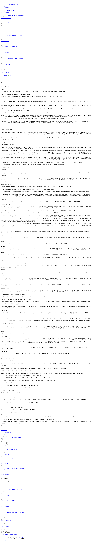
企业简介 (3, 4)
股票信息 (3, 10)
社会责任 (3, 19)
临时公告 (11, 10)
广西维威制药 (9, 15)
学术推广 (7, 12)
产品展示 (3, 12)
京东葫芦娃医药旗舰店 (16, 437)
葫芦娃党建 (3, 18)
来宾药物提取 (15, 15)
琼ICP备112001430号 (23, 537)
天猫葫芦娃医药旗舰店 (6, 437)
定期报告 (7, 10)
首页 (2, 2)
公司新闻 (3, 7)
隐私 (6, 534)
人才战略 (3, 22)
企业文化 (7, 4)
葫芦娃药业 (3, 15)
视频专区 (16, 4)
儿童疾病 (12, 75)
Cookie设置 (14, 534)
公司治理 (21, 10)
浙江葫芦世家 (21, 15)
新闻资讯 (3, 6)
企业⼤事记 (11, 4)
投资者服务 (15, 10)
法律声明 (3, 534)
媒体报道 (7, 7)
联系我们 (21, 4)
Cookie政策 (9, 534)
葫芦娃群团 (8, 18)
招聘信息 (7, 22)
